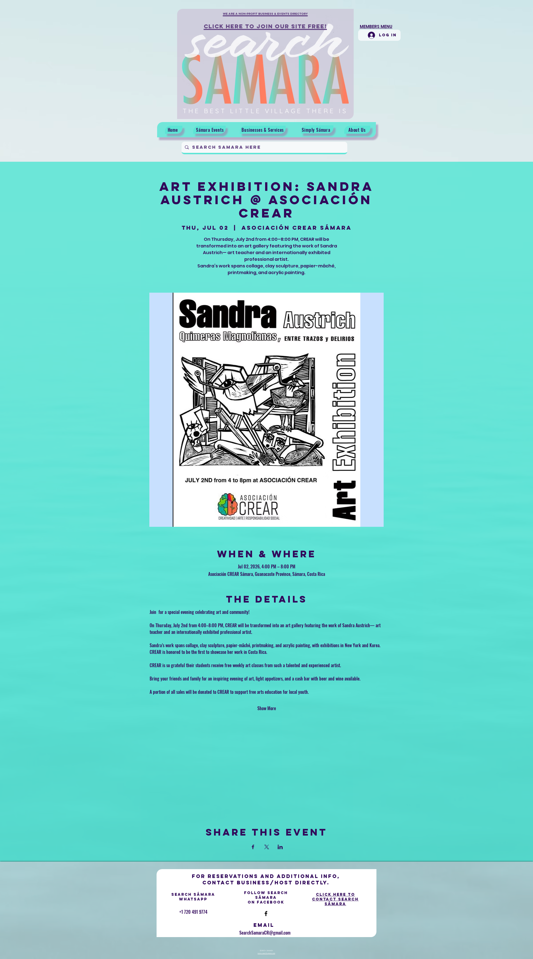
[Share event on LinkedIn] (280, 847)
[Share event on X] (266, 847)
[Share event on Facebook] (253, 847)
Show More (266, 708)
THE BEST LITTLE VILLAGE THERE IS (265, 111)
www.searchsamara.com (266, 953)
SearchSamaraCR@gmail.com (264, 932)
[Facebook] (266, 913)
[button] (265, 17)
